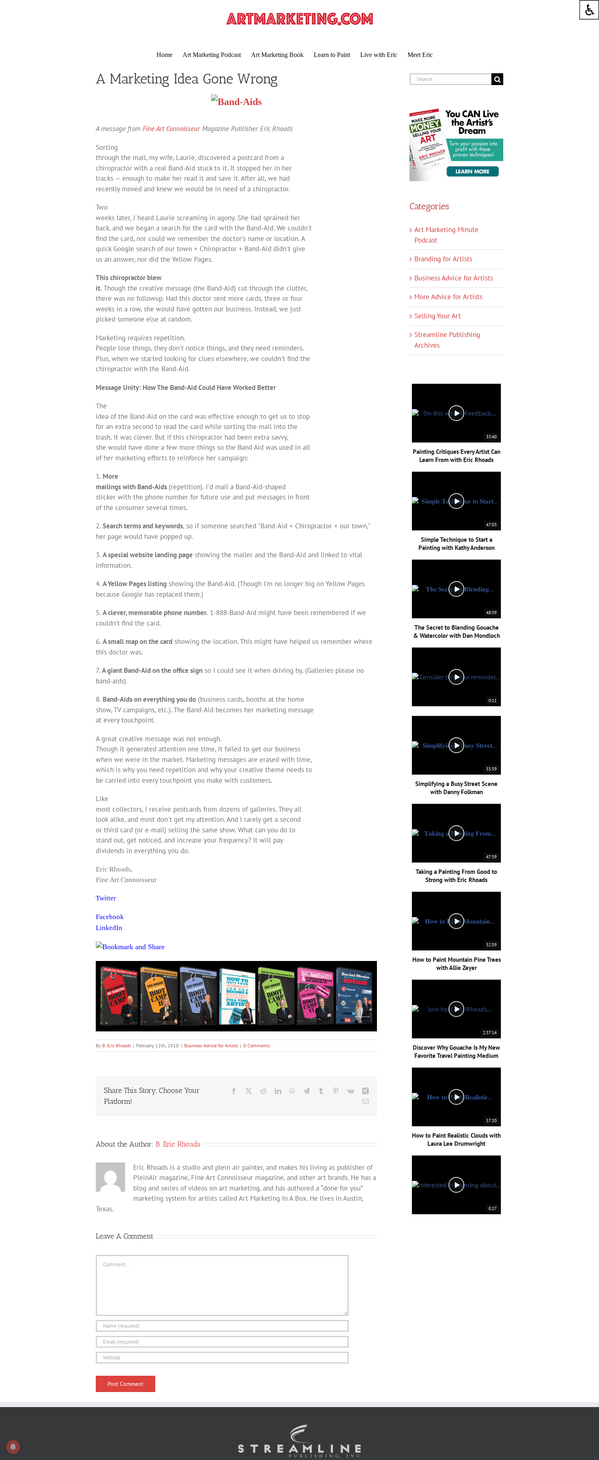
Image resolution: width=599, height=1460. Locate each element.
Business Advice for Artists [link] (211, 1045)
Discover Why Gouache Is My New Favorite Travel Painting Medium (456, 1051)
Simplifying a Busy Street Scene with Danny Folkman (456, 788)
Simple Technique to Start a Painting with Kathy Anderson (456, 544)
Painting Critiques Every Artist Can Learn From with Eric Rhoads (456, 456)
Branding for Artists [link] (443, 258)
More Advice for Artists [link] (448, 296)
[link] (589, 10)
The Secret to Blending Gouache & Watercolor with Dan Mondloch (456, 631)
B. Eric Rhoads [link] (116, 1045)
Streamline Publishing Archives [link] (447, 340)
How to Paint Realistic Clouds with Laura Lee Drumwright (456, 1139)
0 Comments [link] (256, 1045)
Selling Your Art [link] (437, 315)
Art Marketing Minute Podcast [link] (446, 235)
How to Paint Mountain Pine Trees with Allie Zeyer (456, 964)
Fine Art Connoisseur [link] (172, 128)
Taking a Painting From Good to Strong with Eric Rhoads (456, 876)
